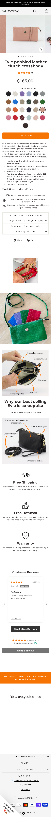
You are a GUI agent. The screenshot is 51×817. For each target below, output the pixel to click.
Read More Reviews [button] (25, 628)
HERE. (44, 156)
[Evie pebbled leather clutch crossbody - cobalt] (11, 736)
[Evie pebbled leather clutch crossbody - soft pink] (11, 744)
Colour (25, 88)
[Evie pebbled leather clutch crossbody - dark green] (18, 736)
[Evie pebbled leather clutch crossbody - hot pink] (14, 744)
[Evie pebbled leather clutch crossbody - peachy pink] (11, 741)
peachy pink (42, 110)
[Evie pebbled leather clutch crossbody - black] (5, 733)
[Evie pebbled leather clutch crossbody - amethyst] (11, 733)
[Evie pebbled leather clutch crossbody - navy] (5, 741)
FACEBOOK (25, 789)
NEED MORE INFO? (25, 757)
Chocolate (25, 125)
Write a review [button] (25, 650)
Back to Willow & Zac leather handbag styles (27, 677)
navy (29, 110)
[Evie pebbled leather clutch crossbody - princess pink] (14, 741)
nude (36, 110)
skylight (29, 117)
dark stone (36, 102)
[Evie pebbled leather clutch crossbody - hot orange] (14, 739)
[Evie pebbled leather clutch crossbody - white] (8, 733)
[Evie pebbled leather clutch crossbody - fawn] (11, 739)
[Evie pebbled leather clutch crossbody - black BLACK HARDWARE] (18, 733)
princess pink (8, 117)
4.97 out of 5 (33, 640)
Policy (25, 763)
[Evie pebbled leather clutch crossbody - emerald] (8, 739)
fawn (8, 110)
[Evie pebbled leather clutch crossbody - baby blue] (14, 733)
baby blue (29, 94)
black (8, 94)
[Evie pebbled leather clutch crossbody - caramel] (8, 736)
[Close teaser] (23, 813)
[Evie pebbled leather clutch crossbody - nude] (8, 741)
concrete (22, 102)
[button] (24, 73)
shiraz (22, 117)
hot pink (42, 117)
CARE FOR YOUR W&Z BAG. (25, 226)
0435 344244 (27, 776)
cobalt (15, 102)
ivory (22, 110)
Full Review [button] (16, 619)
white (15, 94)
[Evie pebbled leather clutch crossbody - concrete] (14, 736)
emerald (42, 102)
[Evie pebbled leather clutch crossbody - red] (18, 741)
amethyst (22, 94)
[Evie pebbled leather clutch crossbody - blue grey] (5, 736)
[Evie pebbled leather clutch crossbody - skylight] (8, 744)
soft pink (36, 117)
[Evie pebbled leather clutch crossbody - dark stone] (5, 739)
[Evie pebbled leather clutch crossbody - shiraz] (5, 744)
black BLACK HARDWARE (36, 94)
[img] (17, 582)
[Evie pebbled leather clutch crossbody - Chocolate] (18, 744)
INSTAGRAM (25, 785)
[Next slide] (46, 604)
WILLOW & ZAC (25, 769)
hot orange (15, 110)
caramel (8, 102)
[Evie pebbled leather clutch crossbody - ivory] (18, 739)
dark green (29, 102)
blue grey (42, 94)
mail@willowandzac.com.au (26, 780)
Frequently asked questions (25, 221)
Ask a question (25, 232)
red (15, 117)
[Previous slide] (4, 604)
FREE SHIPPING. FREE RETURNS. (25, 215)
